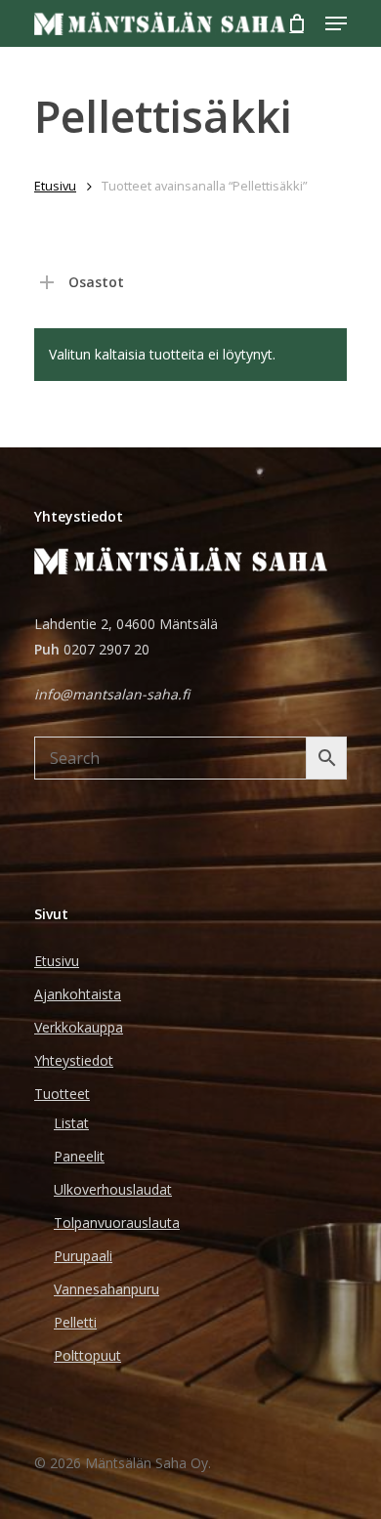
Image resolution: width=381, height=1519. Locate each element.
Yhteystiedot (73, 1060)
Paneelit (79, 1156)
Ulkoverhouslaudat (113, 1189)
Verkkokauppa (78, 1027)
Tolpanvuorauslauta (117, 1222)
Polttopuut (87, 1355)
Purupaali (83, 1255)
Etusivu (55, 185)
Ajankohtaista (77, 994)
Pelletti (75, 1322)
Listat (71, 1123)
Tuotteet (62, 1093)
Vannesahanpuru (106, 1289)
